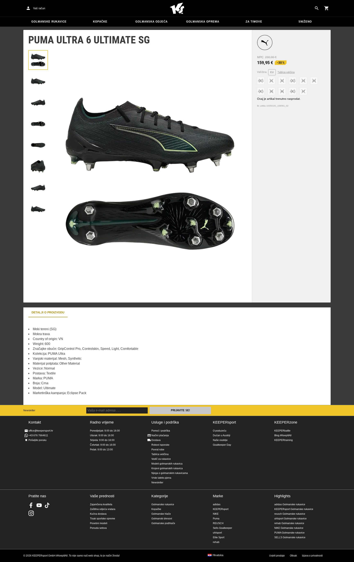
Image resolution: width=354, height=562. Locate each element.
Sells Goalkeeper (222, 528)
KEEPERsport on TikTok (47, 505)
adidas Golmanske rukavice (289, 504)
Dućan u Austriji (221, 435)
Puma (216, 518)
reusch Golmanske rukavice (289, 513)
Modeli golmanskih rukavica (167, 463)
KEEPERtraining (283, 440)
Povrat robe (157, 449)
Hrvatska (218, 555)
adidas (216, 504)
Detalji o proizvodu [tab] (48, 312)
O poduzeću (219, 430)
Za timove (254, 21)
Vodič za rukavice (161, 459)
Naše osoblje (220, 440)
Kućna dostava (98, 513)
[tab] (38, 60)
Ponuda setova (98, 528)
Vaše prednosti (102, 496)
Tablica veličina (286, 72)
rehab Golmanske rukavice (289, 523)
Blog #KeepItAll (283, 435)
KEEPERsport (224, 422)
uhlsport (217, 532)
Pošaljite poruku (37, 440)
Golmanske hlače (161, 513)
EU (272, 72)
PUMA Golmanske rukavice (289, 532)
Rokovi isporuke (160, 444)
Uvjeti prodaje (277, 555)
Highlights (282, 496)
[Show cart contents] (326, 8)
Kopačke (100, 21)
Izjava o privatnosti (312, 555)
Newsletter (29, 410)
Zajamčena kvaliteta (101, 504)
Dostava (156, 440)
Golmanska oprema (202, 21)
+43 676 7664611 (38, 435)
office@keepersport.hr (40, 430)
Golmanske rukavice (49, 21)
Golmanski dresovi (161, 518)
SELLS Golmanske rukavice (289, 537)
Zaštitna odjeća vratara (102, 509)
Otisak (293, 555)
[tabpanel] (95, 361)
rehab (216, 542)
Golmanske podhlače (163, 523)
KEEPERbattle (282, 430)
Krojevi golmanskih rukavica (167, 468)
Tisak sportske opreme (102, 518)
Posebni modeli (98, 523)
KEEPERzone (285, 422)
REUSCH (218, 523)
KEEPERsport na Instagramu (31, 513)
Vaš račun (39, 8)
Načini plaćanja (160, 435)
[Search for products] (317, 8)
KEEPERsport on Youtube (39, 505)
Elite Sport (218, 537)
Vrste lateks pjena (161, 477)
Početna (177, 8)
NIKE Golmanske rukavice (288, 528)
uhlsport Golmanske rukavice (290, 518)
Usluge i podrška (165, 422)
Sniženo (305, 21)
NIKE (216, 513)
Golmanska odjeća (151, 21)
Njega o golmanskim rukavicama (169, 473)
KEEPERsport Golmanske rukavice (293, 509)
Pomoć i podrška (160, 430)
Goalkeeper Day (222, 444)
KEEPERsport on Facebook (31, 505)
